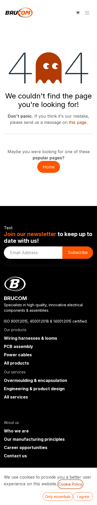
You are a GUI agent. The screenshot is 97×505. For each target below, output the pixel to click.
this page (77, 122)
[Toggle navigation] (87, 13)
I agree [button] (83, 496)
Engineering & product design (34, 388)
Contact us (15, 455)
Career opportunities (25, 447)
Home (49, 166)
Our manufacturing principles (34, 439)
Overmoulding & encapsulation (35, 380)
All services (16, 397)
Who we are (16, 430)
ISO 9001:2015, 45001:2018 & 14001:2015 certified (45, 321)
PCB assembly (18, 346)
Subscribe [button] (78, 252)
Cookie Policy (70, 484)
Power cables (18, 354)
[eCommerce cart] (77, 12)
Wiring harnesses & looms (30, 338)
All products (16, 363)
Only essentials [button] (58, 496)
